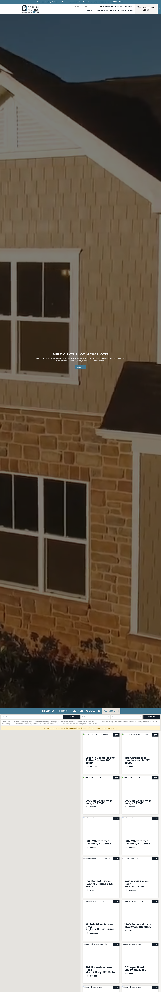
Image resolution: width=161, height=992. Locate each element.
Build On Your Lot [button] (102, 11)
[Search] (101, 6)
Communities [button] (90, 11)
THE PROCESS (63, 711)
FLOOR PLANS (77, 711)
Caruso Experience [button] (127, 11)
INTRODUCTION (48, 711)
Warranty (119, 6)
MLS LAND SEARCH (111, 711)
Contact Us (80, 367)
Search (72, 717)
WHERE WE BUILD (93, 711)
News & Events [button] (114, 11)
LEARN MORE (117, 2)
